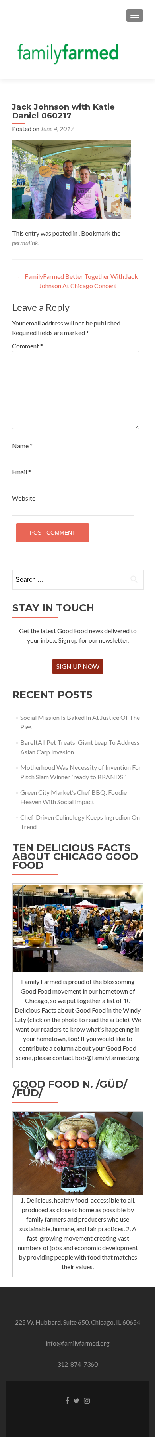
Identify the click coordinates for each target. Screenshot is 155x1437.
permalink (25, 242)
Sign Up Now (77, 666)
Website (23, 498)
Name (22, 445)
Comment (27, 346)
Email (21, 472)
